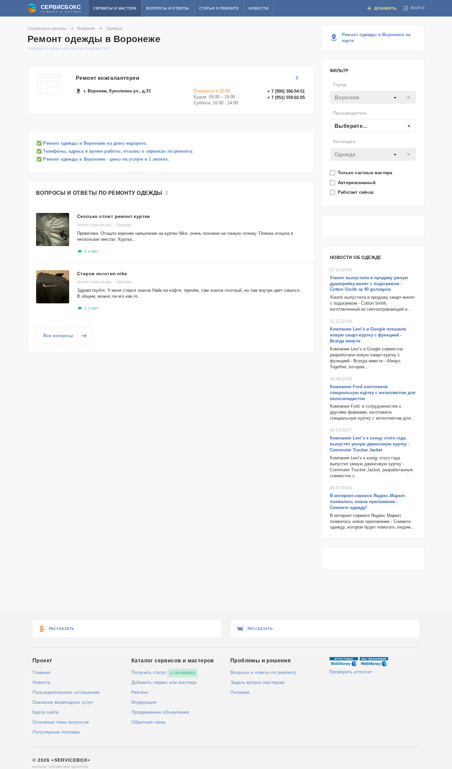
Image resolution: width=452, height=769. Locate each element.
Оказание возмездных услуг (62, 702)
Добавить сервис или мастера (164, 682)
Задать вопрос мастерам (257, 682)
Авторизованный (357, 182)
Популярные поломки (56, 732)
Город (339, 84)
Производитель (350, 113)
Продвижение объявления (160, 712)
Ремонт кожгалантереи (107, 78)
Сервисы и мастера (115, 8)
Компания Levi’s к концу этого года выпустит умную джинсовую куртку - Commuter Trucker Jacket (369, 444)
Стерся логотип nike (102, 273)
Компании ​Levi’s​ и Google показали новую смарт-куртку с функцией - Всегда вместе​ (368, 335)
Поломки (239, 692)
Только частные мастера (366, 172)
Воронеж (86, 28)
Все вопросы (58, 335)
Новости (258, 8)
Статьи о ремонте (219, 8)
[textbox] (373, 97)
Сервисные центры (47, 28)
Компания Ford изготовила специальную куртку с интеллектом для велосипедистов (373, 392)
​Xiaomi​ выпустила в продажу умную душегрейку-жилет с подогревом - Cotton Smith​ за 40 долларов (369, 283)
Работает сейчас (356, 192)
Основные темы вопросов (60, 722)
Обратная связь (148, 722)
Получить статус (148, 672)
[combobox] (373, 97)
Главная (41, 672)
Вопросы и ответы (167, 8)
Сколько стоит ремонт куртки (113, 216)
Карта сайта (45, 712)
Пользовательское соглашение (66, 692)
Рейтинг (139, 692)
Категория (344, 141)
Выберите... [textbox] (351, 126)
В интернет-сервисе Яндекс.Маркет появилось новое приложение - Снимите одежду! (367, 501)
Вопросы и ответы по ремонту (263, 672)
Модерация (144, 702)
